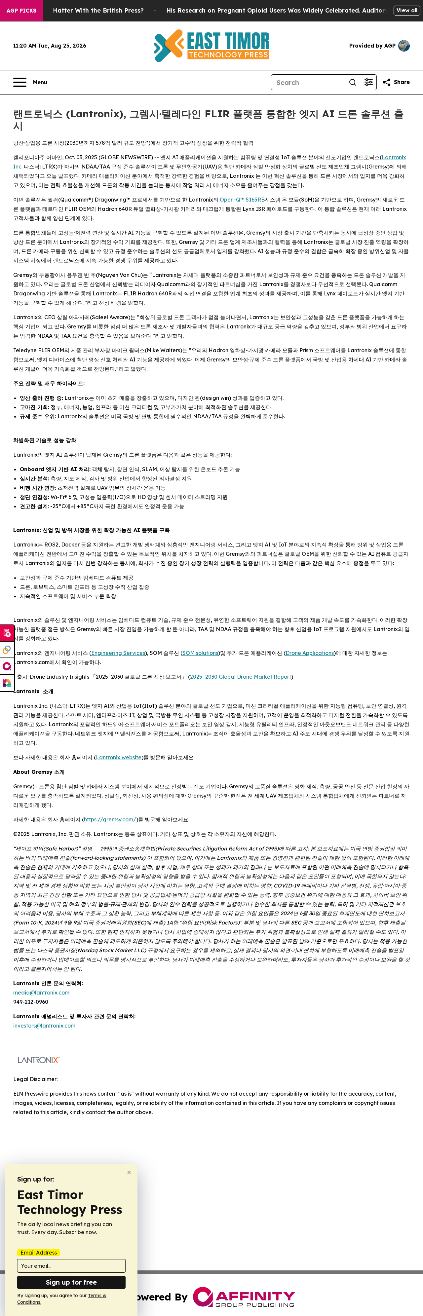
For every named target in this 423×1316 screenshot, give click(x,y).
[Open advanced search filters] (368, 82)
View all (407, 10)
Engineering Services (118, 653)
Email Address (38, 1252)
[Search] (353, 82)
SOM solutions (200, 653)
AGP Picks (21, 10)
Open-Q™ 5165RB (242, 199)
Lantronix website (118, 757)
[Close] (129, 1172)
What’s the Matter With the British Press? (81, 10)
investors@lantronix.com (44, 1025)
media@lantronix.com (41, 992)
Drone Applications (310, 653)
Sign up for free (71, 1282)
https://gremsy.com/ (110, 819)
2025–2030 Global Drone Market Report (240, 676)
